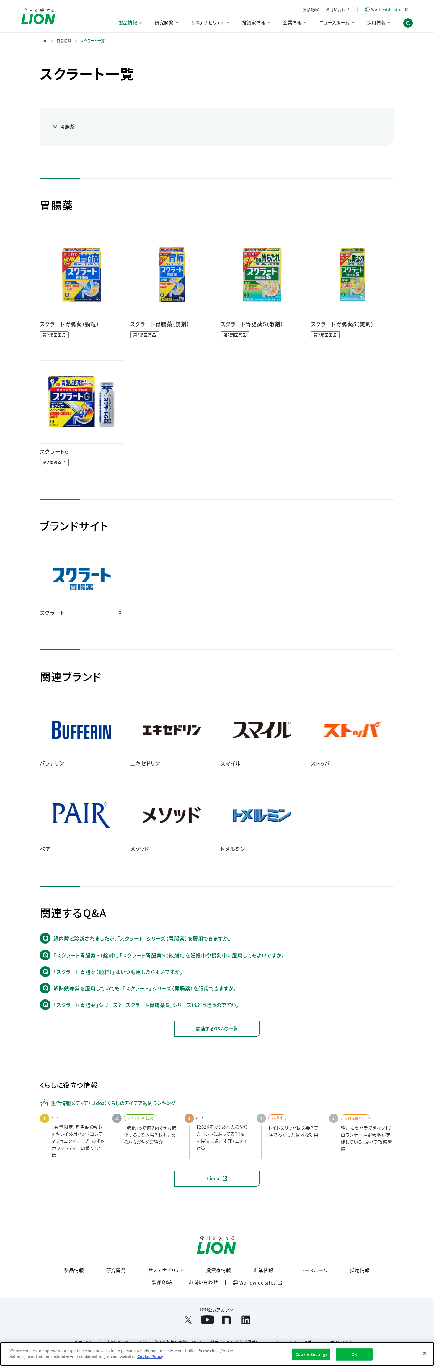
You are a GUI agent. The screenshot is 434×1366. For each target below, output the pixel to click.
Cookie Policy (150, 1356)
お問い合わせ (338, 9)
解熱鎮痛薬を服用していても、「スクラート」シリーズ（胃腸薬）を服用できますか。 (144, 988)
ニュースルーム (312, 1270)
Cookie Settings (311, 1354)
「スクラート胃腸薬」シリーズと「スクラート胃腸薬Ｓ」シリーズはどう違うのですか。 (146, 1004)
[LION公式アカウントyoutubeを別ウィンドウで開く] (207, 1319)
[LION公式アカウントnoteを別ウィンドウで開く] (226, 1319)
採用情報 (360, 1270)
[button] (408, 23)
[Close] (424, 1353)
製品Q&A (311, 9)
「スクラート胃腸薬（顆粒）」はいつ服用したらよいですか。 (118, 971)
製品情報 (74, 1270)
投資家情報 (218, 1270)
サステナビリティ (166, 1270)
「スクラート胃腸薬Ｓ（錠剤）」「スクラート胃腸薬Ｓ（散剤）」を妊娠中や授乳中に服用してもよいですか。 (168, 955)
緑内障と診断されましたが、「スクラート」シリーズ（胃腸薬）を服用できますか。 (142, 938)
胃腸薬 (67, 126)
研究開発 (116, 1270)
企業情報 (263, 1270)
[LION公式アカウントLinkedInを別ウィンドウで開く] (245, 1319)
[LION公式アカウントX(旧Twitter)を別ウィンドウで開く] (188, 1319)
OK (354, 1354)
